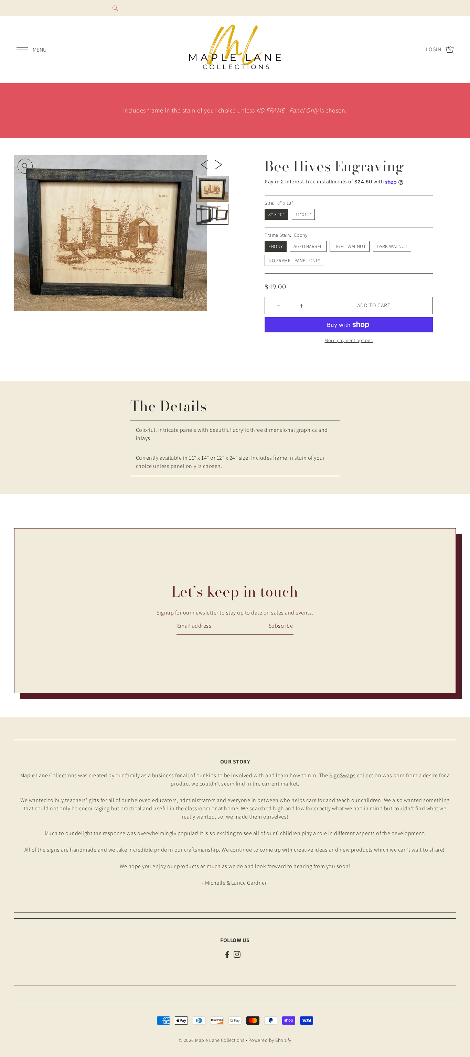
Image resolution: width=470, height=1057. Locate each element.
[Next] (218, 164)
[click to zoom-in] (25, 166)
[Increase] (301, 305)
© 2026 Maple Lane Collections (212, 1040)
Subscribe (281, 625)
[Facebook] (227, 954)
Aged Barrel (308, 246)
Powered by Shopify (269, 1040)
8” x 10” (276, 214)
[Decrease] (279, 305)
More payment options (348, 340)
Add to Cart (374, 305)
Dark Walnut (392, 246)
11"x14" (303, 214)
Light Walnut (349, 246)
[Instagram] (237, 954)
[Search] (115, 8)
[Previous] (204, 164)
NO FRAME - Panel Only (294, 260)
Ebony (275, 246)
